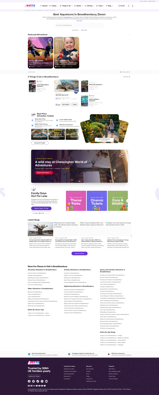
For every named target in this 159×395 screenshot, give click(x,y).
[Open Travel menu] (104, 5)
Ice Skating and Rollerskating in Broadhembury (112, 298)
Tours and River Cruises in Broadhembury (75, 310)
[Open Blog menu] (112, 5)
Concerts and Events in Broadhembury (110, 282)
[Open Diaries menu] (82, 5)
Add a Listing (143, 1)
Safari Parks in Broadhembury (72, 280)
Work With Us (151, 1)
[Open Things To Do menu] (72, 5)
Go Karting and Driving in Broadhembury (111, 293)
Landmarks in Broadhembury (72, 294)
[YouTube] (46, 381)
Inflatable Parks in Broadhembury (109, 305)
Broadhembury (39, 10)
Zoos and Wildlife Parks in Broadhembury (75, 282)
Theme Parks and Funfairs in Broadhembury (76, 305)
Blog (109, 6)
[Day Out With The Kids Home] (30, 6)
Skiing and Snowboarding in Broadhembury (112, 319)
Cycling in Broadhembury (107, 286)
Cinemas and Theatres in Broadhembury (111, 279)
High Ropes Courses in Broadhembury (38, 277)
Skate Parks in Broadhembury (108, 316)
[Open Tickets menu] (58, 5)
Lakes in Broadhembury (34, 294)
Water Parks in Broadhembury (36, 303)
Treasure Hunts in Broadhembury (73, 312)
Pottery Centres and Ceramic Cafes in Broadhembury (114, 314)
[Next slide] (130, 34)
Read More (79, 20)
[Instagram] (42, 381)
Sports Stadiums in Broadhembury (73, 301)
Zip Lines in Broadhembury (35, 284)
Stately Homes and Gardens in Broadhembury (76, 303)
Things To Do (66, 6)
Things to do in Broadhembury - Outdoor (39, 315)
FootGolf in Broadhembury (107, 291)
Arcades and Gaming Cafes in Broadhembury (112, 275)
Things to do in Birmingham (70, 371)
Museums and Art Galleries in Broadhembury (76, 296)
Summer (45, 6)
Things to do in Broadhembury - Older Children (112, 342)
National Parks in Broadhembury (36, 280)
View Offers (84, 30)
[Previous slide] (128, 34)
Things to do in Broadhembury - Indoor (38, 313)
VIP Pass (90, 6)
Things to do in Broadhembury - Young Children (113, 340)
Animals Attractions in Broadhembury (77, 270)
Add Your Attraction (113, 373)
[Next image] (76, 85)
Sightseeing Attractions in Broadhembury (79, 286)
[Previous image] (56, 85)
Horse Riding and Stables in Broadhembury (111, 296)
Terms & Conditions (113, 378)
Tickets (54, 6)
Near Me (122, 5)
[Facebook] (29, 381)
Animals (47, 10)
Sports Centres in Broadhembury (109, 321)
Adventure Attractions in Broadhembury (42, 270)
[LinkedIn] (33, 381)
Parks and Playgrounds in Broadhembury (39, 282)
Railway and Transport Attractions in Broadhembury (78, 299)
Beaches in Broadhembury (35, 292)
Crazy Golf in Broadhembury (107, 284)
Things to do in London (69, 368)
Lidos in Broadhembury (34, 296)
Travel (100, 6)
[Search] (129, 6)
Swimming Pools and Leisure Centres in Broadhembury (42, 301)
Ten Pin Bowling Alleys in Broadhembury (111, 323)
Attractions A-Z (67, 376)
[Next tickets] (79, 134)
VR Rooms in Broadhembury (107, 328)
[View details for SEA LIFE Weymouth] (66, 93)
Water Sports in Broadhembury (36, 305)
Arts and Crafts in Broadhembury (109, 277)
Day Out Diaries (90, 368)
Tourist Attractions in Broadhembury (73, 308)
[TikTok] (37, 381)
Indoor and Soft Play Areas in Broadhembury (112, 303)
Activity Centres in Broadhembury (37, 273)
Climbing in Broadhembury (35, 275)
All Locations (67, 378)
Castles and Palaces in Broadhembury (74, 289)
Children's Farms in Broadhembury (73, 275)
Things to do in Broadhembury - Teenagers (111, 344)
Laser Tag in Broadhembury (107, 309)
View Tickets (75, 30)
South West (27, 10)
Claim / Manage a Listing (114, 371)
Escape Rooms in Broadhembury (109, 289)
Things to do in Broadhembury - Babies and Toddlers (114, 338)
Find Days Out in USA (91, 381)
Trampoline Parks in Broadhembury (109, 326)
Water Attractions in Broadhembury (40, 288)
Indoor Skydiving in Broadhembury (109, 300)
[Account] (132, 6)
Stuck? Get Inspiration (69, 373)
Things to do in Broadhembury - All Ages (111, 335)
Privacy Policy (112, 376)
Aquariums (52, 10)
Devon (33, 10)
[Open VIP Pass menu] (94, 5)
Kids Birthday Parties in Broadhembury (110, 307)
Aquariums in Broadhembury (71, 273)
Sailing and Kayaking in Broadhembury (38, 299)
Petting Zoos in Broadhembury (72, 277)
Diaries (79, 6)
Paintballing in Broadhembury (108, 312)
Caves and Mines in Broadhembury (73, 292)
